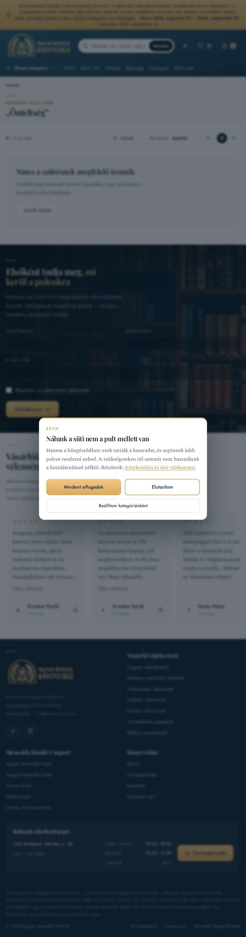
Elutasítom (162, 486)
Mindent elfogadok (84, 486)
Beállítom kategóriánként (123, 505)
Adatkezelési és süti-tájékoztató (159, 467)
